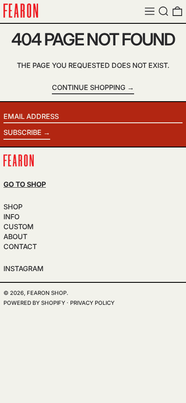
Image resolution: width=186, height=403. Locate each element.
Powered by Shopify (34, 303)
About (15, 236)
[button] (163, 11)
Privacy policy (92, 303)
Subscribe (22, 132)
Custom (18, 226)
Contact (20, 246)
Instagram (23, 269)
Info (11, 216)
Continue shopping (88, 87)
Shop (12, 206)
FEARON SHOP (47, 293)
